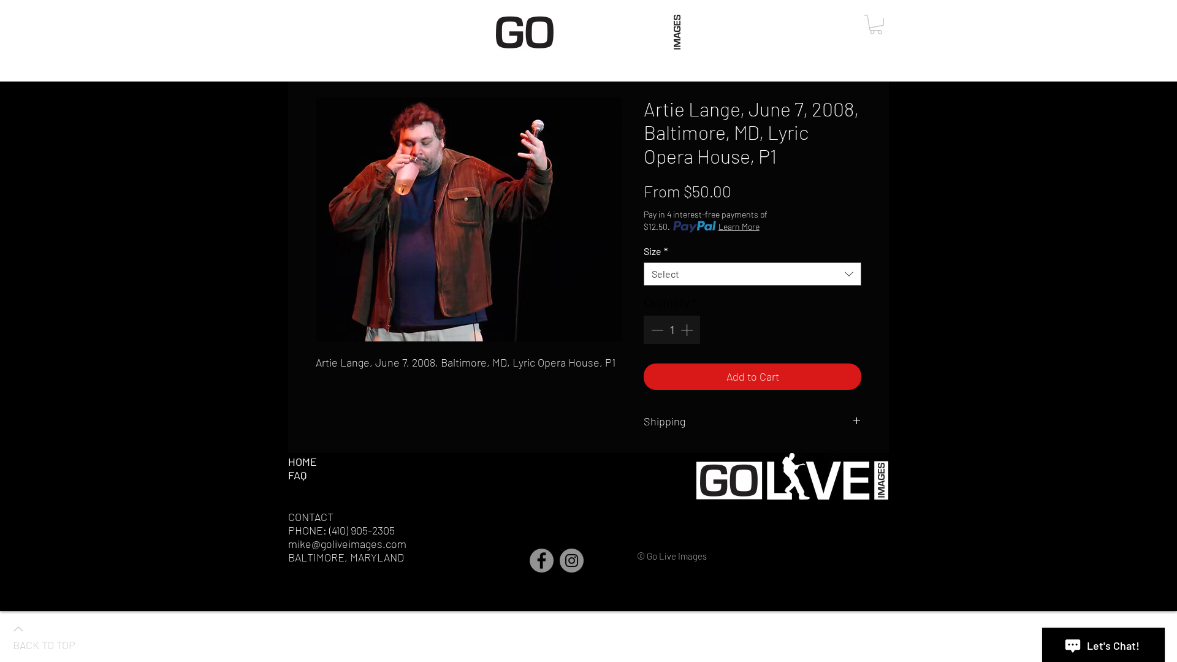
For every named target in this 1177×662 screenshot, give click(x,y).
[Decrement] (656, 329)
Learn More (739, 226)
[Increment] (687, 329)
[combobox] (752, 274)
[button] (876, 24)
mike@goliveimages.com (347, 543)
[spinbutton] (671, 329)
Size (656, 251)
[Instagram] (572, 561)
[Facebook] (542, 561)
